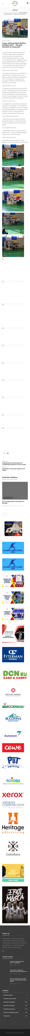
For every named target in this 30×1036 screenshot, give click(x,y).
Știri (7, 12)
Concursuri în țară (6, 40)
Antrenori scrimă (15, 995)
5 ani (15, 505)
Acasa (4, 12)
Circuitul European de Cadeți (15, 1012)
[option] (15, 494)
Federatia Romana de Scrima (7, 505)
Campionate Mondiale (15, 1005)
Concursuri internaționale (8, 497)
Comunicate (15, 1016)
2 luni (11, 973)
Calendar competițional (15, 998)
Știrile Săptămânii (13, 12)
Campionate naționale (15, 1009)
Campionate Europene (15, 1002)
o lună (11, 965)
